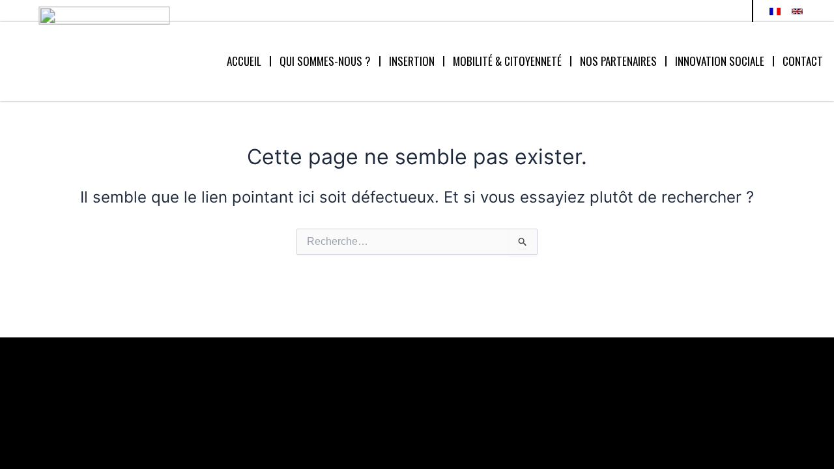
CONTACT (803, 61)
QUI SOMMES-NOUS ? (325, 61)
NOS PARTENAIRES (618, 61)
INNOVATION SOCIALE (719, 61)
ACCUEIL (244, 61)
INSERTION (412, 61)
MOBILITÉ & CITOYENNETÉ (507, 61)
